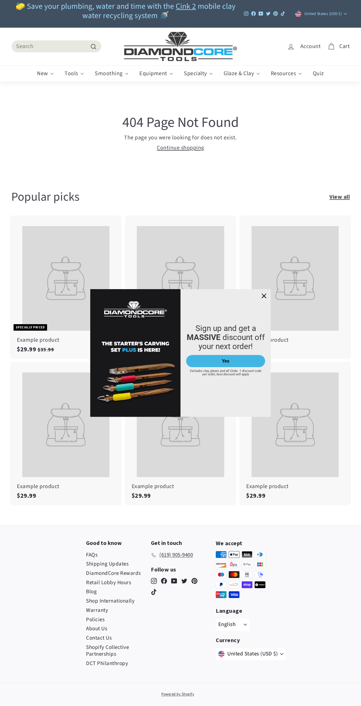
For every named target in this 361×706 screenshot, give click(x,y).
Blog (91, 591)
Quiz (318, 73)
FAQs (92, 555)
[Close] (264, 296)
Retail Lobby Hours (108, 582)
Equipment (153, 73)
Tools (72, 73)
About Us (96, 629)
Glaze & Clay (239, 73)
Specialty (196, 73)
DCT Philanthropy (107, 663)
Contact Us (99, 638)
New (43, 73)
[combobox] (56, 46)
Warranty (97, 610)
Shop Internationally (110, 601)
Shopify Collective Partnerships (107, 651)
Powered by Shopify (177, 694)
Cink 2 (186, 6)
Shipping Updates (107, 564)
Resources (284, 73)
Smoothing (109, 73)
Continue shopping (180, 148)
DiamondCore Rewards (113, 573)
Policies (95, 619)
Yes (225, 361)
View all (339, 196)
